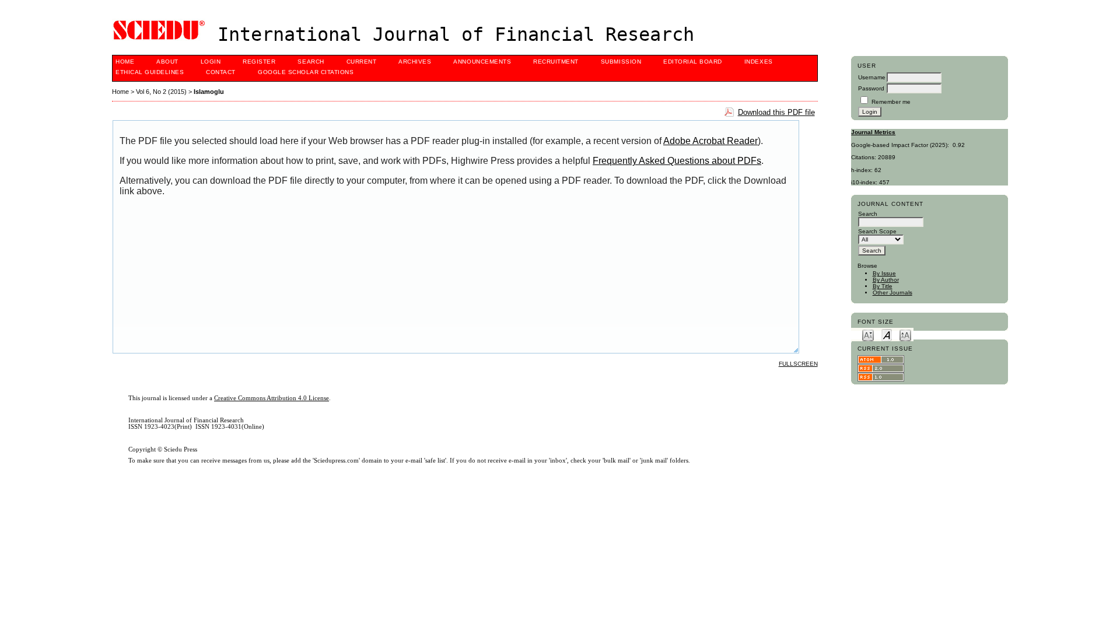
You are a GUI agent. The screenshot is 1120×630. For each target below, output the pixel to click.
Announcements (482, 61)
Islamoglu (209, 91)
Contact (221, 72)
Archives (414, 61)
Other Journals (892, 292)
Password (871, 88)
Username (872, 77)
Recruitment (556, 61)
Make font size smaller (868, 334)
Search (311, 61)
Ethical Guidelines (150, 72)
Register (259, 61)
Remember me (891, 102)
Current (361, 61)
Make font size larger (905, 334)
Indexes (758, 61)
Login (211, 61)
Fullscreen (798, 363)
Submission (621, 61)
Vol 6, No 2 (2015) (161, 91)
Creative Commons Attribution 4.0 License (271, 398)
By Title (882, 286)
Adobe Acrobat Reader (710, 141)
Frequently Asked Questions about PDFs (677, 161)
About (167, 61)
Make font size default (886, 334)
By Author (886, 279)
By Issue (884, 273)
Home (125, 61)
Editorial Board (692, 61)
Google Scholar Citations (306, 72)
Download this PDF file (776, 112)
